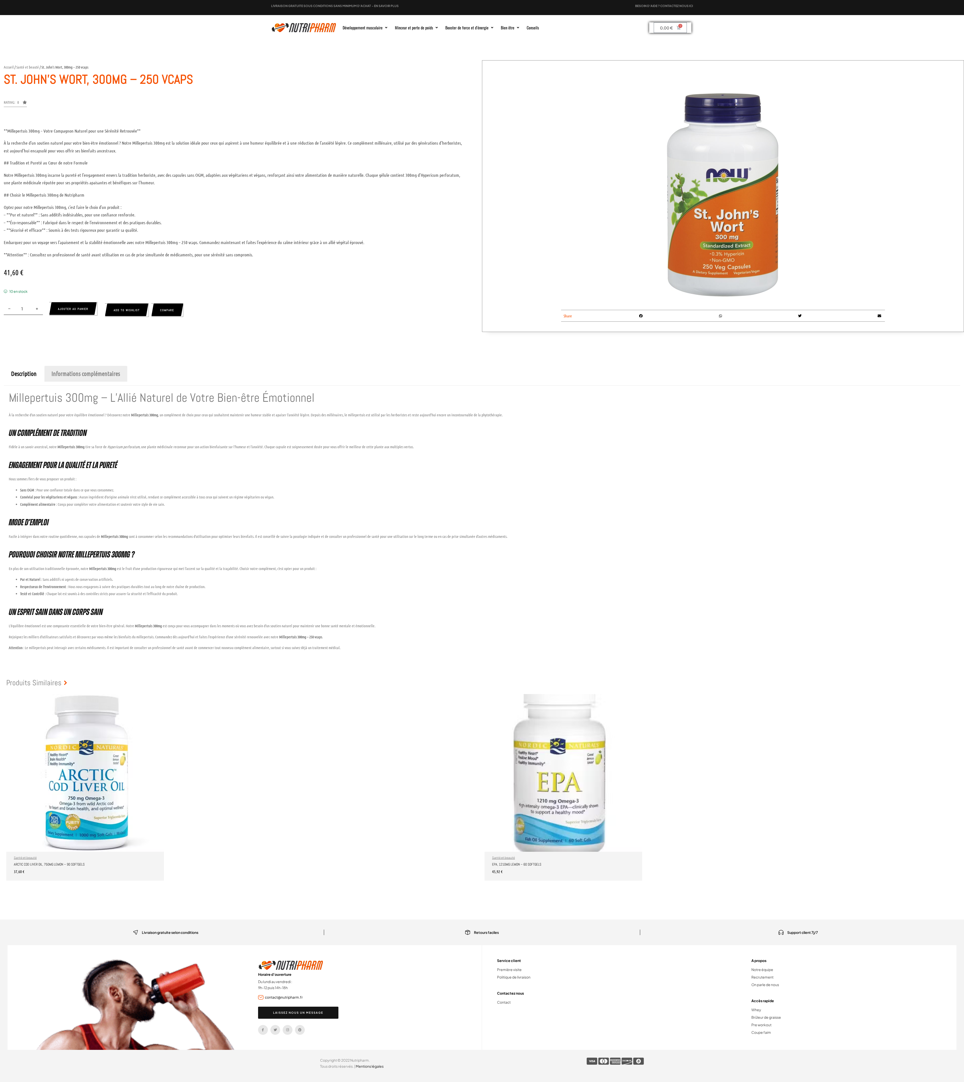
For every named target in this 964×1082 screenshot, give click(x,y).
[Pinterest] (300, 1030)
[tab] (24, 373)
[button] (365, 27)
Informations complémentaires (85, 373)
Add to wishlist (127, 310)
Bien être (507, 28)
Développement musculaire (363, 28)
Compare (167, 310)
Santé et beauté (27, 67)
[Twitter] (275, 1030)
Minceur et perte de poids (414, 28)
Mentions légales (370, 1066)
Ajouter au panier (73, 309)
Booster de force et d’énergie (467, 28)
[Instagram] (287, 1030)
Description (24, 373)
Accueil (9, 67)
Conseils (533, 28)
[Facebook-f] (263, 1030)
